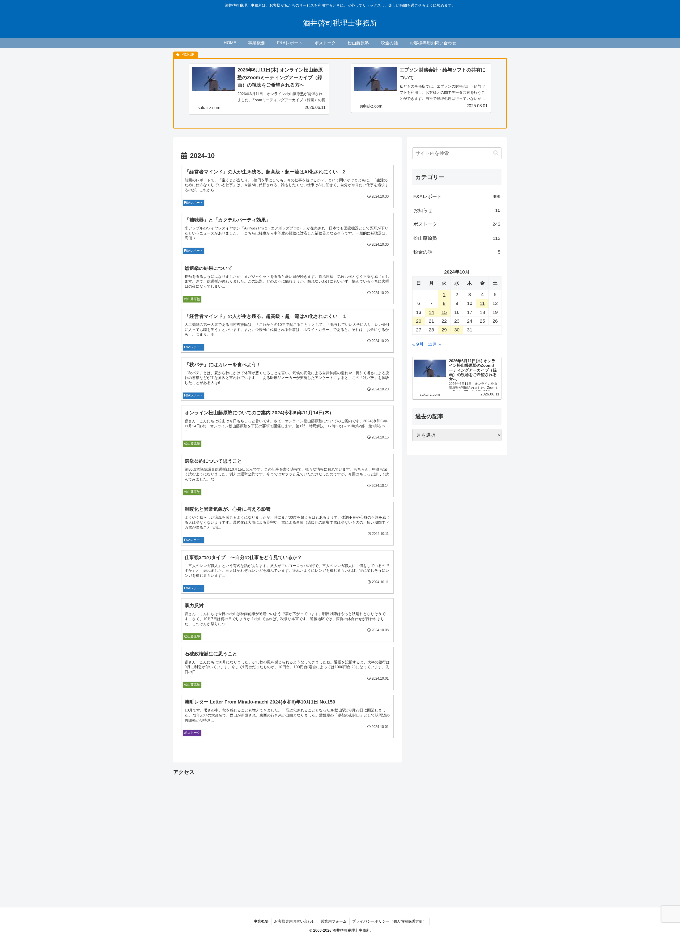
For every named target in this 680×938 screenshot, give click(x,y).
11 (482, 303)
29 (444, 329)
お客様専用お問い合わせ (294, 921)
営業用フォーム (334, 921)
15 (444, 312)
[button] (496, 153)
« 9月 (418, 344)
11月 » (434, 344)
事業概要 (261, 921)
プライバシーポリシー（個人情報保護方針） (389, 921)
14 (431, 312)
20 (418, 321)
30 (457, 329)
